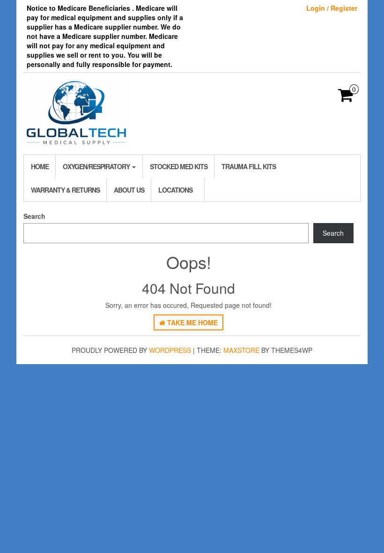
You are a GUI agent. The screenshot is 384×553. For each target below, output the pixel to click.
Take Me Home (191, 322)
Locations (175, 189)
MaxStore (241, 350)
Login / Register (331, 8)
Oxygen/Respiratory (97, 166)
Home (40, 166)
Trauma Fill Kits (249, 166)
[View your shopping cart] (346, 98)
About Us (129, 189)
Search (34, 216)
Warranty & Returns (65, 189)
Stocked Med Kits (178, 166)
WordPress (170, 350)
